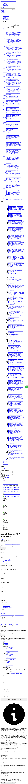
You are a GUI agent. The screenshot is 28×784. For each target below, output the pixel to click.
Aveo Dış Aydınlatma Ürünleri (14, 404)
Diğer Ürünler (9, 652)
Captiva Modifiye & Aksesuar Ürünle (13, 144)
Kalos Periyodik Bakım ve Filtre (15, 415)
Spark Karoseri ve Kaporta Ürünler (15, 359)
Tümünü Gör (11, 217)
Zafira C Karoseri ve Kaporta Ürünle (13, 100)
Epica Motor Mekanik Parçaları (12, 191)
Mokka (4, 111)
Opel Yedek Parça (9, 647)
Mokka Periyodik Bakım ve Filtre (13, 112)
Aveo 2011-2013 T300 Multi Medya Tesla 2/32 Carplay (12, 615)
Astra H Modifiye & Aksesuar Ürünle (16, 263)
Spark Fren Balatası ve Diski (12, 137)
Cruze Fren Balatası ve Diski (12, 150)
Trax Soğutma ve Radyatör (13, 347)
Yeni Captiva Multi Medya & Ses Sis (13, 197)
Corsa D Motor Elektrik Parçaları (12, 51)
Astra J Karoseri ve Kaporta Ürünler (13, 44)
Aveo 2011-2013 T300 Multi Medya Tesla (9, 624)
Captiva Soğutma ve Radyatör (14, 373)
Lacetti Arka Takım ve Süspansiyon (13, 173)
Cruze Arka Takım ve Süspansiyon (13, 152)
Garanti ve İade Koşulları (11, 658)
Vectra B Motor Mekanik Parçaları (13, 121)
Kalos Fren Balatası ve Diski (12, 165)
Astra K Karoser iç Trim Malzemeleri (13, 89)
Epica (4, 188)
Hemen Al (3, 549)
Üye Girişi (5, 468)
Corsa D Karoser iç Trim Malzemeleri (13, 52)
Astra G (4, 76)
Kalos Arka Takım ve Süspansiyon (13, 167)
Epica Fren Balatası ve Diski (11, 193)
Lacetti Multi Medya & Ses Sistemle (15, 429)
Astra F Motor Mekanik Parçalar (12, 70)
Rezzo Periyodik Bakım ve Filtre (15, 442)
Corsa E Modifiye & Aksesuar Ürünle (13, 82)
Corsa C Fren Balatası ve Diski (12, 56)
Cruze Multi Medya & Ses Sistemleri (15, 387)
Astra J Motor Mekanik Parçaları (12, 42)
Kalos (4, 164)
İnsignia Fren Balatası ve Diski (14, 213)
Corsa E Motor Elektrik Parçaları (12, 84)
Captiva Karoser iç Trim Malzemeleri (16, 368)
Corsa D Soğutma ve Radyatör (14, 243)
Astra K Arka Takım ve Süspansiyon (15, 298)
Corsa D (5, 46)
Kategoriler (5, 5)
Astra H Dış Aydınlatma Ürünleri (15, 265)
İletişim (4, 17)
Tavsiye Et (8, 556)
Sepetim (7, 666)
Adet (2, 545)
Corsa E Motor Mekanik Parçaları (13, 83)
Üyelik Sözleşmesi (9, 655)
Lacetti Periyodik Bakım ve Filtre (15, 431)
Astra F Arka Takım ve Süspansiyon (13, 69)
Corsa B (5, 72)
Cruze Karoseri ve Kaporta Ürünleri (15, 383)
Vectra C (5, 102)
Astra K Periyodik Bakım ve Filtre (13, 91)
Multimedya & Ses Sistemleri (12, 651)
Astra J (4, 38)
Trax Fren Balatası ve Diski (11, 129)
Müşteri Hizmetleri (7, 18)
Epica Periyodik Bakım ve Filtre (12, 194)
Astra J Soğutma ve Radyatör (14, 230)
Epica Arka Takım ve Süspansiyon (13, 190)
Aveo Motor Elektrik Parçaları (12, 161)
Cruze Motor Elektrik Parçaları (14, 384)
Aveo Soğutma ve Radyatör (14, 403)
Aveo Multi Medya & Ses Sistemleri (15, 401)
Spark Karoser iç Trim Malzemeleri (13, 136)
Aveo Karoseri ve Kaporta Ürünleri (13, 160)
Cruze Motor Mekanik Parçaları (12, 153)
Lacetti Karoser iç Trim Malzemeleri (15, 427)
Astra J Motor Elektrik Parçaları (14, 225)
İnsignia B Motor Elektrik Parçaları (13, 96)
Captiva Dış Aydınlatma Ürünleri (15, 374)
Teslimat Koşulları (9, 654)
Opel (4, 28)
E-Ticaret (10, 699)
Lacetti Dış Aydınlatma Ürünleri (12, 174)
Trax (4, 123)
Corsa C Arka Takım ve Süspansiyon (13, 55)
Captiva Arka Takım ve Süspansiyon (13, 142)
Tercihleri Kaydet (12, 782)
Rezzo (4, 180)
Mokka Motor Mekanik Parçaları (12, 115)
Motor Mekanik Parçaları (11, 108)
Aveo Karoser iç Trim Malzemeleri (15, 398)
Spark (4, 131)
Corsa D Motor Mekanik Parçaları (13, 49)
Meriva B (5, 109)
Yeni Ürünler (5, 19)
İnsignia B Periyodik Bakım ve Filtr (13, 97)
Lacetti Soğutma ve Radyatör (14, 432)
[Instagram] (5, 644)
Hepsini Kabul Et (13, 742)
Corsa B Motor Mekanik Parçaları (13, 73)
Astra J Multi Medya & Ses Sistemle (15, 228)
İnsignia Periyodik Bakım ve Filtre (15, 215)
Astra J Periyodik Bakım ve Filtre (15, 231)
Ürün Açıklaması (6, 559)
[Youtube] (5, 643)
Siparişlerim (5, 4)
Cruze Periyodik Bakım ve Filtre (15, 388)
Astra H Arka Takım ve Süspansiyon (13, 61)
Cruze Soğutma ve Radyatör (14, 389)
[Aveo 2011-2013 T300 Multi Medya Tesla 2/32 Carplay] (3, 612)
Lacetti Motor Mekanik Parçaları (12, 175)
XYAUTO (3, 539)
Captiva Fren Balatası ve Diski (14, 369)
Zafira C (5, 98)
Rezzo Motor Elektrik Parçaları (12, 184)
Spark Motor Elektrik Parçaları (12, 132)
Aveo (4, 156)
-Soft (8, 699)
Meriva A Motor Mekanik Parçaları (13, 118)
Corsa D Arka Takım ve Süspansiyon (13, 47)
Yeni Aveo (5, 198)
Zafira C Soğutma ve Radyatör (12, 101)
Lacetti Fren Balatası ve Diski (14, 430)
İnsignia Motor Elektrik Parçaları (15, 211)
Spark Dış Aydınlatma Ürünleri (14, 357)
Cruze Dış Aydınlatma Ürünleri (12, 151)
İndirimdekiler (6, 16)
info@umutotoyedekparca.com (15, 673)
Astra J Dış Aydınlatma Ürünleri (12, 39)
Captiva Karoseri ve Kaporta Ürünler (13, 145)
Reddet (2, 738)
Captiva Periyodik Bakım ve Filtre (15, 371)
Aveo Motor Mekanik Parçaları (12, 159)
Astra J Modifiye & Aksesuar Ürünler (13, 40)
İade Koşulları (6, 563)
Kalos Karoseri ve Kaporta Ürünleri (13, 168)
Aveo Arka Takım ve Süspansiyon (13, 158)
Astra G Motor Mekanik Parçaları (13, 77)
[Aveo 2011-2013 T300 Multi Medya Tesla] (3, 622)
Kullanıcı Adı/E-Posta (5, 470)
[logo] (3, 7)
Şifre (1, 473)
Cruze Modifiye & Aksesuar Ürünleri (13, 149)
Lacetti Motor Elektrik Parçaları (12, 178)
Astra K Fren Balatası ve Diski (12, 90)
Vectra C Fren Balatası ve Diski (12, 103)
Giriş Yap (2, 477)
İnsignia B (5, 95)
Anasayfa (5, 480)
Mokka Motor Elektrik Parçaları (12, 116)
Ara (14, 9)
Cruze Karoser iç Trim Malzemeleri (15, 385)
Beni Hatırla (4, 475)
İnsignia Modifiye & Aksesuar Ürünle (13, 34)
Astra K (4, 87)
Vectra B (5, 119)
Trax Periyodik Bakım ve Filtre (14, 346)
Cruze (4, 147)
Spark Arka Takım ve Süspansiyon (13, 133)
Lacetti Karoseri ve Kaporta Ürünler (13, 177)
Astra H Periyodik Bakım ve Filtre (15, 262)
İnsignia (4, 29)
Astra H (4, 60)
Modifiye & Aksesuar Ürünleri (12, 649)
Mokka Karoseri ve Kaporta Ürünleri (13, 114)
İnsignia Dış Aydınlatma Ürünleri (15, 216)
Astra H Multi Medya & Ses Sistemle (13, 65)
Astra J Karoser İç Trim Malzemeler (15, 227)
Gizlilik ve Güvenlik (10, 659)
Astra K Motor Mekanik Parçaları (13, 93)
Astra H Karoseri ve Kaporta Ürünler (13, 62)
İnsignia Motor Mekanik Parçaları (13, 33)
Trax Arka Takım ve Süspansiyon (12, 125)
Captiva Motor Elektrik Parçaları (12, 140)
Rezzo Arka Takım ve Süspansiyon (13, 181)
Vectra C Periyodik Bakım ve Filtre (13, 104)
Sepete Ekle (3, 547)
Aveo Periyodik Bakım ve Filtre (14, 402)
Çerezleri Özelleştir (4, 742)
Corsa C (5, 54)
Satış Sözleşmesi (9, 656)
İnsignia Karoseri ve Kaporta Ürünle (13, 35)
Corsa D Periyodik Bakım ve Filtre (15, 244)
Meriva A (5, 117)
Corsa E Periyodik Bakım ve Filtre (13, 86)
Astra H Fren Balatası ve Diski (14, 264)
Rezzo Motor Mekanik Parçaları (12, 182)
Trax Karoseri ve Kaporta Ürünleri (13, 126)
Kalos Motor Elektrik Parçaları (12, 170)
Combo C (5, 105)
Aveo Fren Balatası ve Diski (14, 399)
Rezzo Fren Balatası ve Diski (12, 186)
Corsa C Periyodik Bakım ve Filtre (13, 58)
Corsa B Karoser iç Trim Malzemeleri (13, 75)
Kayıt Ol (7, 477)
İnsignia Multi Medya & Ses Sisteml (13, 31)
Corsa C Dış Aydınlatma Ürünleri (12, 59)
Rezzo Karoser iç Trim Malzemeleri (13, 185)
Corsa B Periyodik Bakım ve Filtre (13, 74)
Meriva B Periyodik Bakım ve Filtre (13, 110)
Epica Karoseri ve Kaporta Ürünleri (13, 192)
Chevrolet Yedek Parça (10, 648)
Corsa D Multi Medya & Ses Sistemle (16, 242)
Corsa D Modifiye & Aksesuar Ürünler (14, 48)
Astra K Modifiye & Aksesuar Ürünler (14, 88)
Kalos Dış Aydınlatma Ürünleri (14, 418)
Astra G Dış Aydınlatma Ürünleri (12, 80)
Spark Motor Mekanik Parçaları (12, 135)
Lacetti (4, 172)
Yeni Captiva (5, 195)
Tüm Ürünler (8, 37)
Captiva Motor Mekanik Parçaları (12, 143)
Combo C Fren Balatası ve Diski (12, 107)
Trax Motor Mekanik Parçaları (12, 124)
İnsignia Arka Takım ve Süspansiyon (13, 32)
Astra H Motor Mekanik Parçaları (13, 66)
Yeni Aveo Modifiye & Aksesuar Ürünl (14, 199)
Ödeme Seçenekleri (7, 560)
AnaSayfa (5, 3)
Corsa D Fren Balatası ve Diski (14, 241)
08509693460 (17, 672)
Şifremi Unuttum (10, 475)
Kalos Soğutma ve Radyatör (14, 416)
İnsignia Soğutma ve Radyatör (14, 214)
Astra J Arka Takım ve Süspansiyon (13, 41)
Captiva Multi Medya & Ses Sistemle (16, 370)
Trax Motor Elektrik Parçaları (12, 128)
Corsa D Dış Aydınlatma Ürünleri (15, 245)
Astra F (4, 68)
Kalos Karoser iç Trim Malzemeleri (15, 413)
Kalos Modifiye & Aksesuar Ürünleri (16, 417)
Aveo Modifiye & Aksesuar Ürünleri (13, 157)
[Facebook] (5, 641)
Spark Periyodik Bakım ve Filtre (15, 356)
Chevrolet (5, 122)
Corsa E (4, 81)
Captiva (4, 139)
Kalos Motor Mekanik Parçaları (12, 166)
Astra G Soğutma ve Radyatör (12, 79)
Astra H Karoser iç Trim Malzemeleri (13, 63)
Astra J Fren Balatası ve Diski (14, 229)
